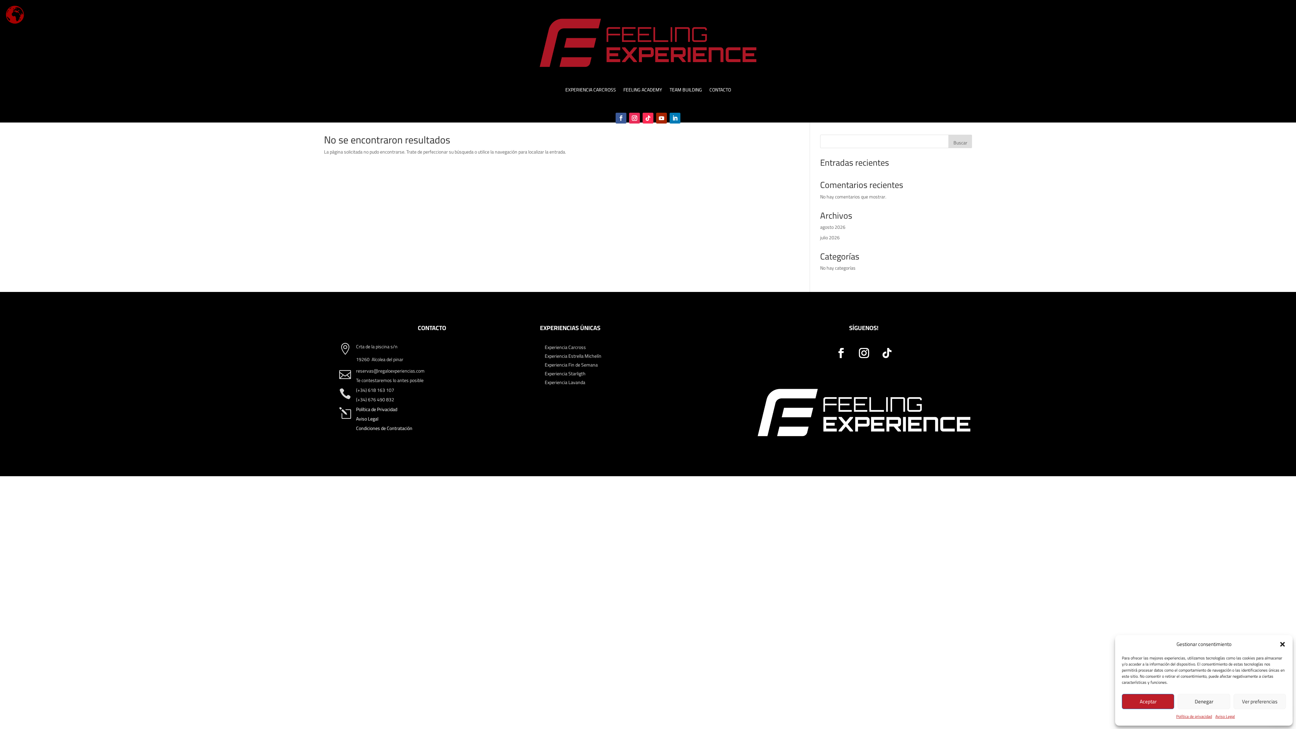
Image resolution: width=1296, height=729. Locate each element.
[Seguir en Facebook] (621, 118)
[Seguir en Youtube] (661, 118)
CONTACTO (720, 90)
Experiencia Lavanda (565, 382)
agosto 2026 (832, 227)
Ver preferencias (1259, 701)
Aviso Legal (1225, 716)
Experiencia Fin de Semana (571, 364)
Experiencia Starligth (565, 373)
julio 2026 (830, 237)
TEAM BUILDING (686, 90)
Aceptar (1148, 701)
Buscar (960, 142)
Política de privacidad (1194, 716)
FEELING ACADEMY (642, 90)
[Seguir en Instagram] (634, 118)
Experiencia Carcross (565, 347)
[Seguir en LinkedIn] (675, 118)
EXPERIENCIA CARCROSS (590, 90)
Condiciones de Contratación (384, 428)
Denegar (1204, 701)
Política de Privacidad (376, 409)
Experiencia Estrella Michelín (573, 356)
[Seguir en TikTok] (648, 118)
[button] (1282, 644)
